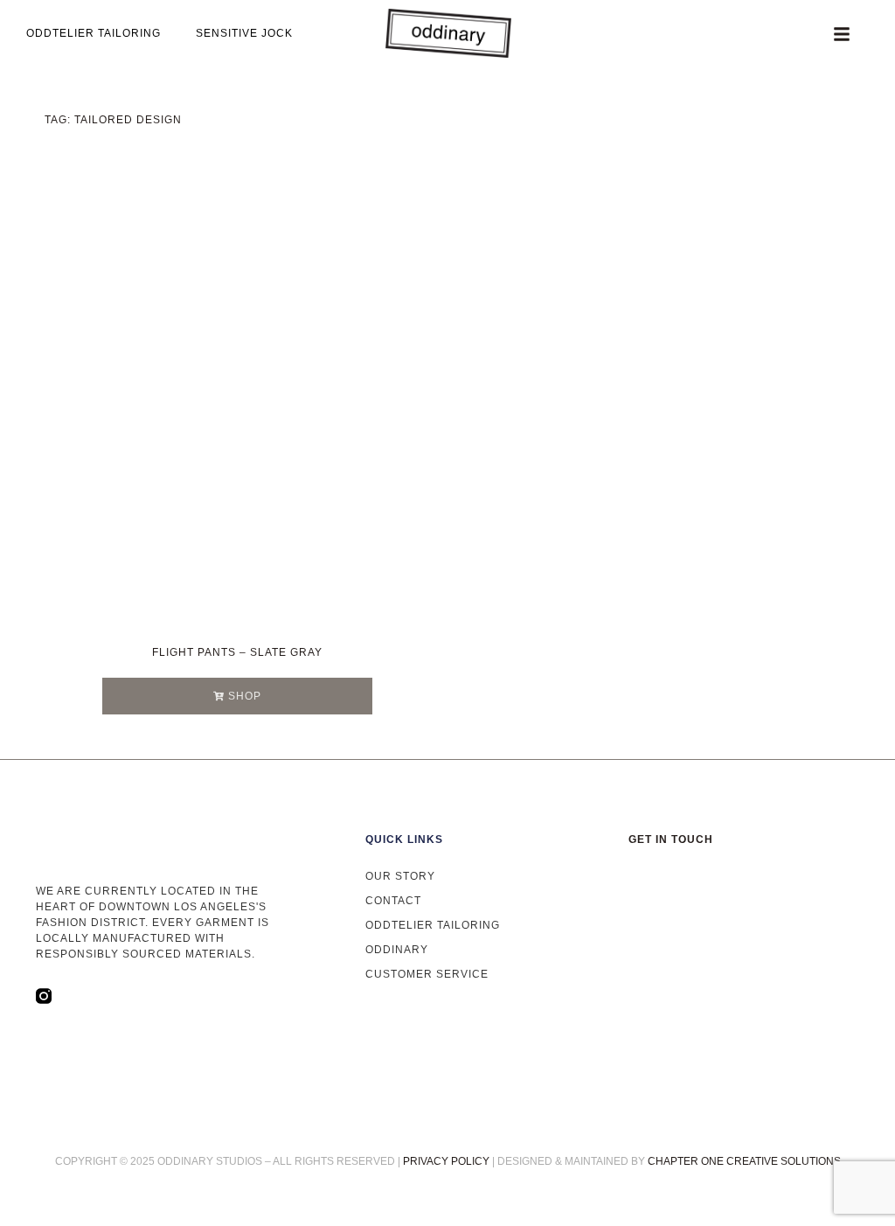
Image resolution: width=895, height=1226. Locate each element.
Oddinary (396, 950)
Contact (393, 901)
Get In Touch (670, 839)
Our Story (400, 876)
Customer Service (427, 974)
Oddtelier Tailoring (432, 925)
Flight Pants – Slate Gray (237, 652)
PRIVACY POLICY (446, 1161)
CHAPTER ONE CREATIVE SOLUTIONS (744, 1161)
